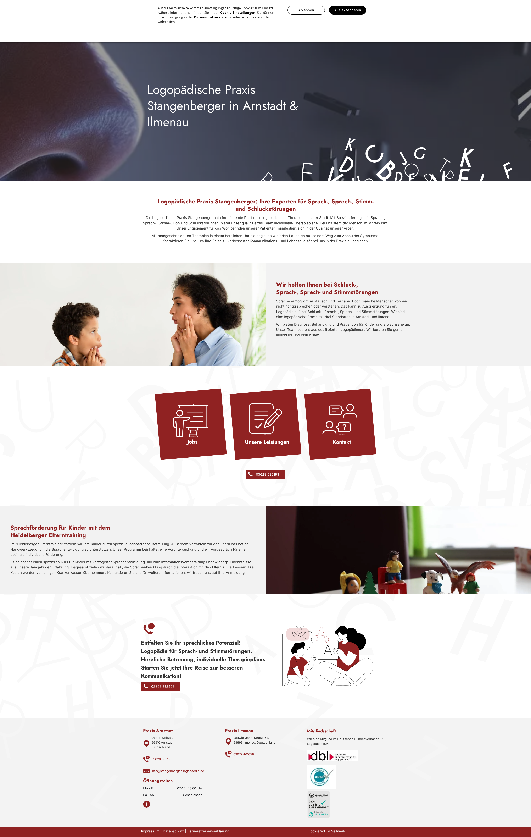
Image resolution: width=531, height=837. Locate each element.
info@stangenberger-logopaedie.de (177, 771)
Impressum (150, 831)
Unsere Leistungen (267, 442)
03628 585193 (161, 759)
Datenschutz (173, 831)
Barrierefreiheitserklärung (208, 831)
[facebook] (146, 805)
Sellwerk (338, 831)
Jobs (192, 441)
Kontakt (342, 442)
